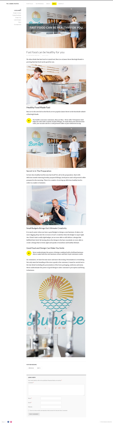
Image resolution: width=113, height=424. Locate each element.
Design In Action (17, 13)
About (48, 3)
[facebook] (8, 422)
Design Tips (18, 17)
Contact (61, 3)
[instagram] (11, 422)
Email (30, 402)
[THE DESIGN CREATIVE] (12, 4)
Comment (31, 382)
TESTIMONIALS (40, 3)
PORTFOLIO (29, 3)
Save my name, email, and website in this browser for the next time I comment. (49, 410)
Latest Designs (17, 20)
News (19, 22)
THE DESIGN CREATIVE (33, 55)
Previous (31, 368)
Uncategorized (17, 24)
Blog (54, 3)
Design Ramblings (17, 15)
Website (30, 407)
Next (38, 368)
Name (30, 398)
